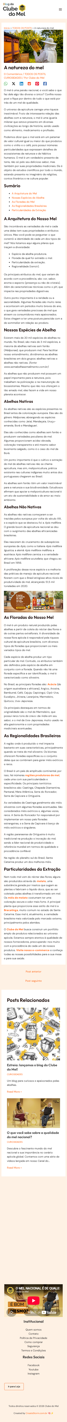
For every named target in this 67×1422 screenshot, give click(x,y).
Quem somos (33, 1329)
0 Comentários (13, 74)
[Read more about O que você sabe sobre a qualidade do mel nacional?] (33, 1113)
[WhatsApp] (6, 83)
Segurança (33, 1346)
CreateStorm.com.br (36, 1413)
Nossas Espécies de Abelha (28, 198)
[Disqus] (33, 1226)
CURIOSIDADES (13, 78)
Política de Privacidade (33, 1338)
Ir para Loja (14, 1386)
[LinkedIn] (21, 83)
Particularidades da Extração (29, 210)
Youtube (33, 1369)
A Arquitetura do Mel (24, 193)
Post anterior (33, 971)
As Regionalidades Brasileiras (29, 206)
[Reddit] (29, 83)
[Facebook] (45, 83)
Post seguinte (33, 981)
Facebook (33, 1365)
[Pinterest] (37, 83)
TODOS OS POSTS (34, 74)
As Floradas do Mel (23, 202)
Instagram (33, 1373)
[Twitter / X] (13, 83)
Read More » (14, 1091)
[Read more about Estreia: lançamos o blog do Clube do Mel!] (33, 1034)
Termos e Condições (33, 1350)
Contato (34, 1334)
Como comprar (33, 1342)
